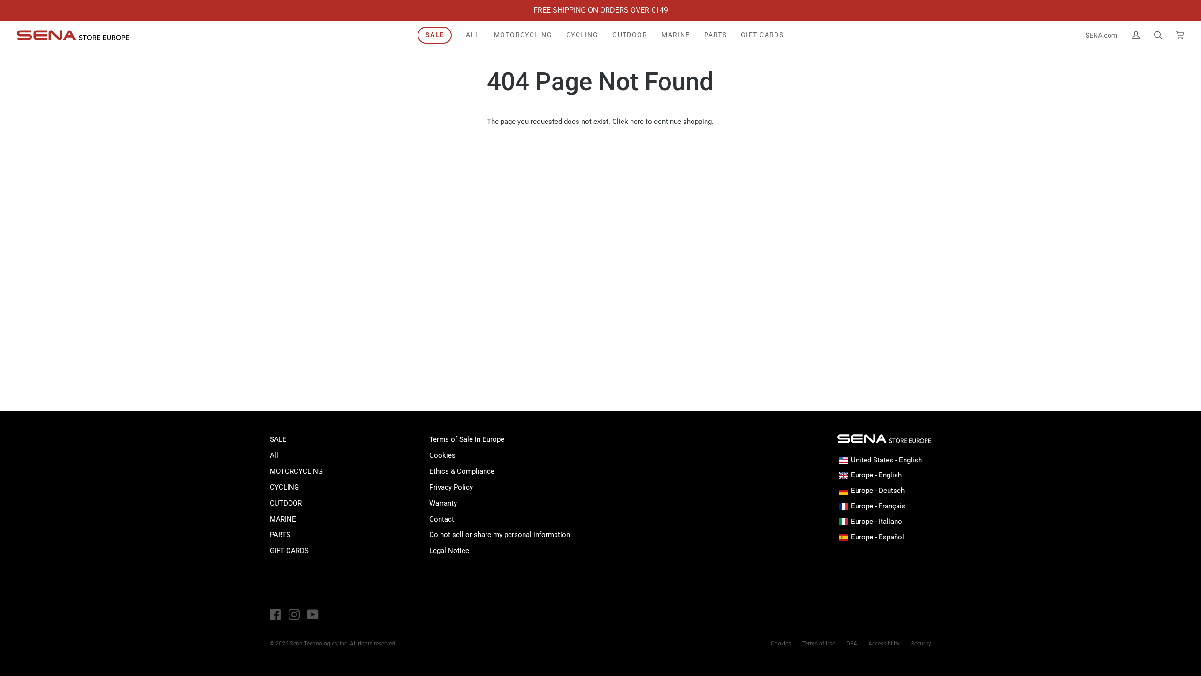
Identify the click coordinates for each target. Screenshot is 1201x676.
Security (921, 643)
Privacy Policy (451, 487)
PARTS (280, 534)
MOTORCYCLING (296, 471)
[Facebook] (275, 614)
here (637, 121)
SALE (278, 439)
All (274, 455)
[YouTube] (313, 614)
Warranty (443, 503)
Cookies (442, 455)
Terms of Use (818, 643)
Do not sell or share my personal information (499, 534)
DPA (851, 643)
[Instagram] (294, 614)
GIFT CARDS (289, 550)
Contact (441, 519)
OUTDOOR (286, 503)
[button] (523, 35)
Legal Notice (449, 550)
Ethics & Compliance (461, 471)
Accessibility (884, 643)
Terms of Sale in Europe (466, 439)
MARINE (283, 519)
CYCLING (284, 487)
